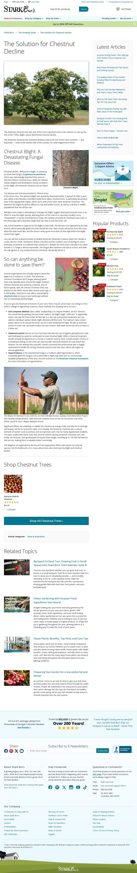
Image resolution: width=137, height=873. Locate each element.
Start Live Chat (107, 782)
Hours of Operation (56, 823)
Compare (11, 509)
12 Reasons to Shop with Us (121, 2)
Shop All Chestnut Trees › (46, 521)
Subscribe (103, 750)
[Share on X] (16, 751)
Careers (7, 823)
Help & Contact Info (57, 819)
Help (6, 2)
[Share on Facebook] (6, 751)
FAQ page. (97, 774)
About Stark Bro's (11, 815)
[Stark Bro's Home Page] (19, 9)
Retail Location (99, 819)
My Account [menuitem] (125, 18)
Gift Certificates (10, 834)
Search (84, 9)
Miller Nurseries (55, 826)
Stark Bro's (9, 32)
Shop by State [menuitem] (52, 18)
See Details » (24, 727)
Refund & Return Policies (103, 815)
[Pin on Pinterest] (11, 751)
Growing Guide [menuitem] (108, 18)
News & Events (55, 830)
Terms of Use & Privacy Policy (106, 830)
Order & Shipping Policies (104, 811)
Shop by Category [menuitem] (33, 18)
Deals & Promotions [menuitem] (13, 18)
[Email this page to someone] (22, 751)
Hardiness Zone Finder (58, 815)
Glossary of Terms (56, 811)
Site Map (96, 823)
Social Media (98, 826)
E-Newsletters (10, 826)
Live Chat (35, 2)
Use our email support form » (113, 785)
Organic (51, 834)
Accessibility (9, 819)
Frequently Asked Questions (16, 830)
